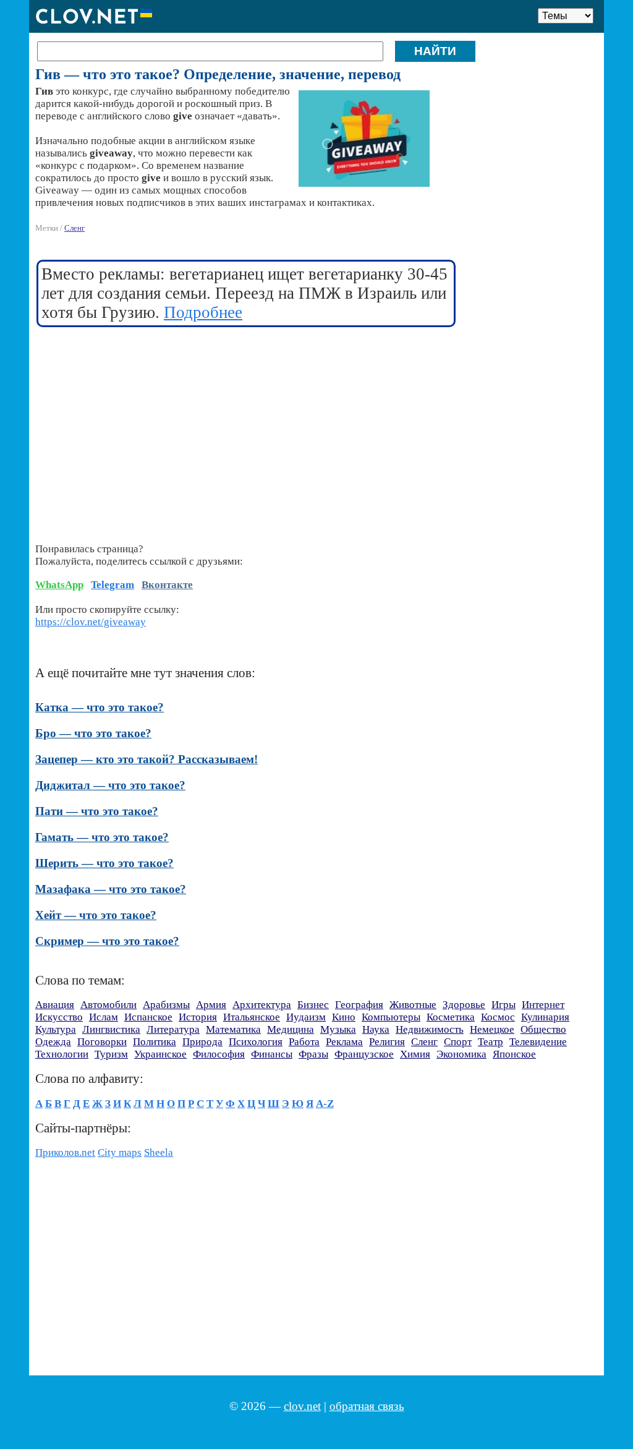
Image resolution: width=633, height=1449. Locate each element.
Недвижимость (430, 1029)
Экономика (461, 1054)
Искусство (59, 1017)
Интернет (543, 1005)
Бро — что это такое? (93, 733)
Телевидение (538, 1042)
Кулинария (545, 1017)
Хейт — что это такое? (95, 914)
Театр (490, 1042)
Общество (543, 1029)
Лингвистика (111, 1029)
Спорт (458, 1042)
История (198, 1017)
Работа (304, 1042)
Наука (375, 1029)
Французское (364, 1054)
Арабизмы (166, 1005)
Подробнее (203, 312)
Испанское (148, 1017)
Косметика (451, 1017)
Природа (202, 1042)
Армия (211, 1005)
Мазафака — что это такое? (110, 889)
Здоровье (464, 1005)
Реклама (344, 1042)
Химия (415, 1054)
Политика (154, 1042)
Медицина (290, 1029)
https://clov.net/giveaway (90, 622)
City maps (120, 1152)
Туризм (111, 1054)
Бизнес (313, 1005)
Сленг (74, 228)
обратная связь (366, 1406)
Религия (387, 1042)
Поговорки (102, 1042)
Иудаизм (306, 1017)
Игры (503, 1005)
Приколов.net (65, 1152)
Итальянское (251, 1017)
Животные (412, 1005)
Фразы (313, 1054)
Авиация (54, 1005)
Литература (173, 1029)
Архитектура (261, 1005)
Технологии (61, 1054)
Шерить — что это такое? (104, 863)
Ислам (103, 1017)
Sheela (158, 1152)
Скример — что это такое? (107, 940)
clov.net (302, 1406)
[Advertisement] (246, 427)
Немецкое (492, 1029)
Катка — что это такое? (99, 707)
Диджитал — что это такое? (110, 785)
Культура (55, 1029)
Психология (256, 1042)
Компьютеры (391, 1017)
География (359, 1005)
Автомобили (108, 1005)
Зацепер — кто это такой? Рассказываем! (146, 759)
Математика (233, 1029)
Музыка (338, 1029)
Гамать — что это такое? (102, 837)
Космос (498, 1017)
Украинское (160, 1054)
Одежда (53, 1042)
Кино (343, 1017)
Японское (514, 1054)
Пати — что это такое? (96, 811)
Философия (219, 1054)
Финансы (271, 1054)
